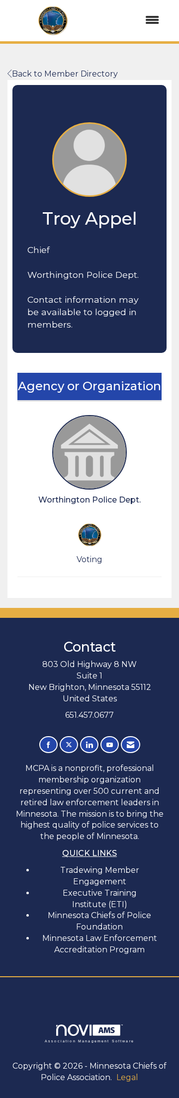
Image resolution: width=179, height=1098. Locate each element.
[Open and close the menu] (133, 20)
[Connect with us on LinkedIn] (89, 745)
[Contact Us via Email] (130, 745)
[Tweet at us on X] (69, 745)
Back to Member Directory (65, 74)
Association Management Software (89, 1041)
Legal (127, 1077)
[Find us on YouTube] (109, 745)
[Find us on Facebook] (48, 745)
